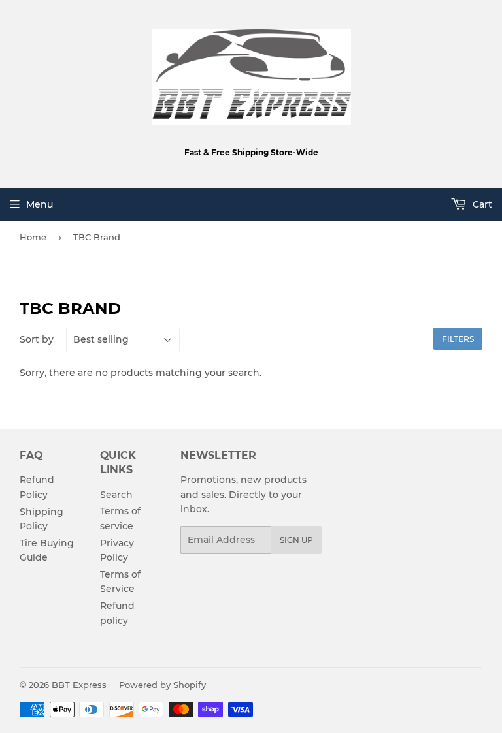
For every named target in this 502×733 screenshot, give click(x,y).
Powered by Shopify (162, 684)
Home (33, 237)
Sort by (37, 339)
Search (116, 495)
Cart (481, 204)
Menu (39, 204)
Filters (458, 339)
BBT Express (79, 684)
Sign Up (296, 540)
